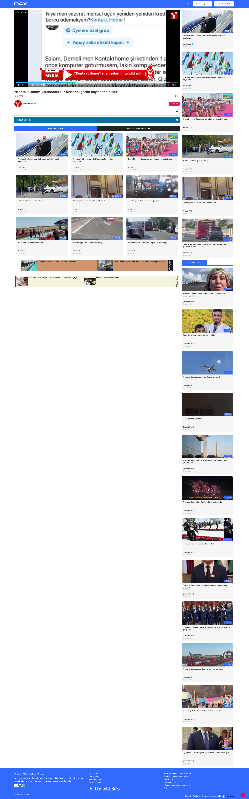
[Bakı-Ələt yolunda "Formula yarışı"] (97, 228)
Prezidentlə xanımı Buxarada (30, 242)
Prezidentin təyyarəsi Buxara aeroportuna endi (203, 669)
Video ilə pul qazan (96, 779)
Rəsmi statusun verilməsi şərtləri (176, 776)
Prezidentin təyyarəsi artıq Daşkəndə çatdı (201, 377)
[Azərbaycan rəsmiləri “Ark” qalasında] (97, 186)
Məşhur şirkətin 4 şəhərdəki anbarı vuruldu (202, 711)
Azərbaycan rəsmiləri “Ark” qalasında (89, 201)
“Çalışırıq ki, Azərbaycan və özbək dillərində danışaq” (206, 752)
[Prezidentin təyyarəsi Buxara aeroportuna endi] (207, 655)
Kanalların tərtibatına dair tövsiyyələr (177, 773)
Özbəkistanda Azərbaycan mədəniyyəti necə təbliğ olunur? (205, 586)
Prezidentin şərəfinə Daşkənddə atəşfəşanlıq (202, 502)
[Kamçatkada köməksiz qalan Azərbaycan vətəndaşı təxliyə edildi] (207, 279)
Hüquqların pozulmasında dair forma (177, 785)
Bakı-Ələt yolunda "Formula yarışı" (88, 242)
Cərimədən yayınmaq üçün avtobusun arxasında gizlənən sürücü (204, 245)
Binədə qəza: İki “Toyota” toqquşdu (144, 201)
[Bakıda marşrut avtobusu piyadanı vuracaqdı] (152, 228)
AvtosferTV (131, 167)
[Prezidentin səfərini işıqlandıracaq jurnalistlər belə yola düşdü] (207, 446)
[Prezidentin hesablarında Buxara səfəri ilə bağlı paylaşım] (42, 145)
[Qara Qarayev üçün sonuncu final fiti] (207, 321)
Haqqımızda (93, 773)
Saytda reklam (94, 776)
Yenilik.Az (76, 167)
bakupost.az (22, 167)
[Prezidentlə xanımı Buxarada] (42, 228)
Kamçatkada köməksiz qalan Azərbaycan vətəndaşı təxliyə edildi (205, 294)
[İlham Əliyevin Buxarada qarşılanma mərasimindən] (152, 145)
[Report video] (177, 111)
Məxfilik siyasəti (170, 779)
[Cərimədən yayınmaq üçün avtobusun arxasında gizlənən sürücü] (207, 230)
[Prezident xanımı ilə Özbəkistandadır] (207, 530)
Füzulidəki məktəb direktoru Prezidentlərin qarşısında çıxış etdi (206, 628)
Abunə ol (174, 104)
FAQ (165, 788)
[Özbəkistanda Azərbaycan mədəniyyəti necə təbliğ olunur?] (207, 571)
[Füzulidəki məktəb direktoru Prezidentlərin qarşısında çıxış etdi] (207, 613)
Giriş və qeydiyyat (224, 4)
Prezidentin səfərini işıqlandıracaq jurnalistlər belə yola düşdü (205, 461)
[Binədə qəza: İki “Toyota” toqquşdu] (152, 186)
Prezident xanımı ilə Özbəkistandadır (199, 544)
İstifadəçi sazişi (170, 782)
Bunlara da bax (55, 129)
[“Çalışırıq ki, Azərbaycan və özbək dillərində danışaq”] (207, 738)
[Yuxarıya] (243, 795)
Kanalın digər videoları (138, 129)
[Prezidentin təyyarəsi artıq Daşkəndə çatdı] (207, 363)
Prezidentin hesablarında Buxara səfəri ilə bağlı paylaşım (38, 160)
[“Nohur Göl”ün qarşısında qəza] (42, 186)
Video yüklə (203, 4)
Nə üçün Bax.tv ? (95, 782)
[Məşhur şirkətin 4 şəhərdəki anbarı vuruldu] (207, 696)
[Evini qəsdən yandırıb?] (207, 404)
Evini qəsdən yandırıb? (193, 419)
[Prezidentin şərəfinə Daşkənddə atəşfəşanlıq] (207, 488)
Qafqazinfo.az (22, 251)
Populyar (194, 263)
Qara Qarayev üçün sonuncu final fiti (199, 335)
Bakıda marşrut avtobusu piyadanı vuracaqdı (148, 242)
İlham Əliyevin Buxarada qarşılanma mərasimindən (150, 159)
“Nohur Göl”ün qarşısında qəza (31, 201)
